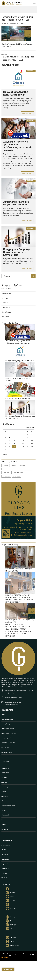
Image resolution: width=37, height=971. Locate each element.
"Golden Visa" (6, 289)
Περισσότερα (27, 113)
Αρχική (3, 714)
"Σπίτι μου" (5, 298)
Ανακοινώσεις (5, 845)
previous (17, 57)
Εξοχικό (3, 801)
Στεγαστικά (5, 317)
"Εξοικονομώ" (6, 293)
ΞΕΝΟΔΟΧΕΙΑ (6, 469)
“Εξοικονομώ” (5, 868)
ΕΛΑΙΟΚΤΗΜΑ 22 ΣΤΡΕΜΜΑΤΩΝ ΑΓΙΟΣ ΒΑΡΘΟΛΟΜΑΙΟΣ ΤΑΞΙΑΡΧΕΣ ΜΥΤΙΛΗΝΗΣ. (19, 634)
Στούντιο (3, 824)
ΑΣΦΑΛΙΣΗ (5, 465)
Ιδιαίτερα (4, 834)
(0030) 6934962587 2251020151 (14, 697)
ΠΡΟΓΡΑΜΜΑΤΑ (17, 469)
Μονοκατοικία (5, 815)
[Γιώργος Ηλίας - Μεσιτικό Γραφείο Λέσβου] (11, 3)
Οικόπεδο (4, 820)
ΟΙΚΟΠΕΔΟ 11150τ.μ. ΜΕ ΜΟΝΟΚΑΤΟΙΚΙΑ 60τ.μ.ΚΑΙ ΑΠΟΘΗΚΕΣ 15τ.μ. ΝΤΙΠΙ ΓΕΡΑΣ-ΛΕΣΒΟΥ (19, 627)
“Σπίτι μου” (4, 873)
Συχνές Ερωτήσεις (6, 752)
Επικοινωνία (5, 761)
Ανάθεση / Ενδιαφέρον (8, 742)
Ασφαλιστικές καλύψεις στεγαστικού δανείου (16, 203)
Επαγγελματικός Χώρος (8, 805)
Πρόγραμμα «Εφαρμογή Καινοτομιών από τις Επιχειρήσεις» (16, 252)
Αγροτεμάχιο (5, 772)
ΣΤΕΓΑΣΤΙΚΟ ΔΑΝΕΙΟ (18, 472)
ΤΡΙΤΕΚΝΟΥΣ (6, 476)
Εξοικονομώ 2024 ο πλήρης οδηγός (17, 398)
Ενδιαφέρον (5, 307)
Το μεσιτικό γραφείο (7, 719)
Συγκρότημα (4, 829)
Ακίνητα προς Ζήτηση (7, 738)
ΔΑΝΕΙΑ (14, 465)
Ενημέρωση (4, 757)
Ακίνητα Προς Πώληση (7, 728)
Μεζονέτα (4, 810)
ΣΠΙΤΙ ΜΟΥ (28, 469)
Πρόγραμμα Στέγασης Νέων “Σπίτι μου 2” (15, 93)
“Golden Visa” (5, 878)
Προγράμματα (6, 312)
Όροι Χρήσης (5, 747)
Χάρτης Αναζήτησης (7, 724)
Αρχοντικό (4, 782)
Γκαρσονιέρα (5, 787)
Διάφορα (4, 303)
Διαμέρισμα (4, 796)
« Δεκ (5, 454)
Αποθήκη (4, 777)
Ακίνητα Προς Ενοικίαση (8, 733)
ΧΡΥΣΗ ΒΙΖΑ (16, 476)
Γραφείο (3, 791)
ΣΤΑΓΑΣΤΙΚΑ (6, 472)
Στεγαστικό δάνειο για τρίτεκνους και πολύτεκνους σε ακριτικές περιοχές (17, 145)
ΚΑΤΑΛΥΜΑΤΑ (23, 465)
